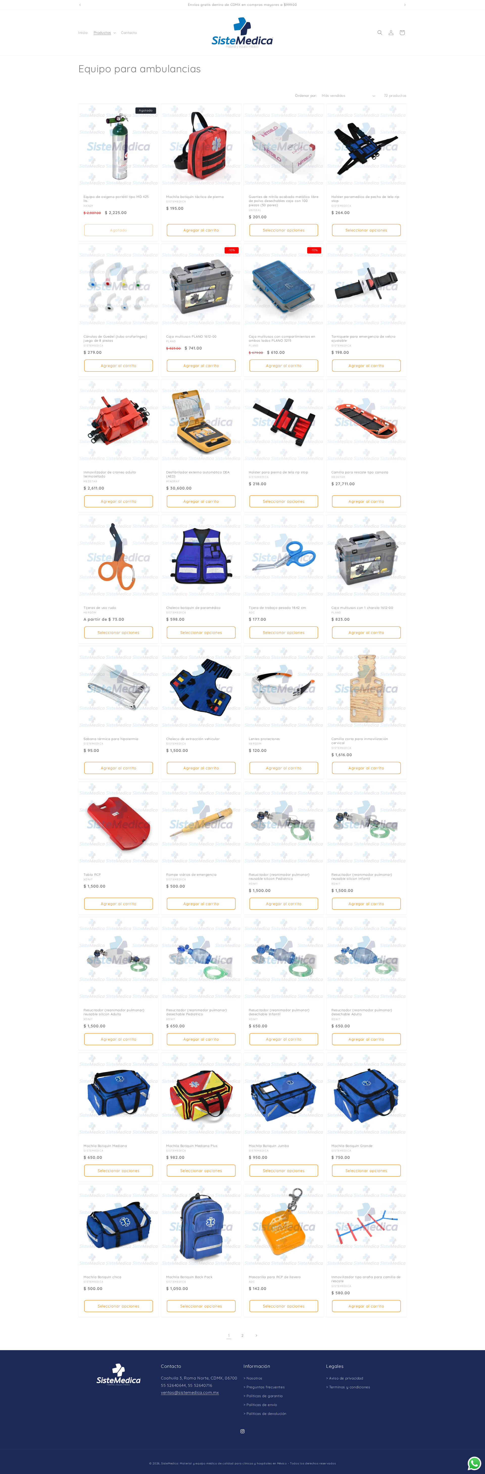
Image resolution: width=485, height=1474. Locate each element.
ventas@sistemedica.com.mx (190, 1392)
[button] (104, 32)
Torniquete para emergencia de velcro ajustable (363, 338)
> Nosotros (253, 1378)
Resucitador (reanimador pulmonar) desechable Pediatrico (196, 1012)
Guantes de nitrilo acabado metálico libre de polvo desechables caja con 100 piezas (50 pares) (284, 201)
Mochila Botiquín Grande (352, 1145)
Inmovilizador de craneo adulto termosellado (110, 474)
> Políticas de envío (260, 1404)
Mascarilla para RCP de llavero (275, 1277)
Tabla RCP (92, 874)
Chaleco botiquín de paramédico (193, 608)
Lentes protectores (264, 739)
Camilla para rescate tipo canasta (360, 472)
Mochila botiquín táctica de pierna (195, 197)
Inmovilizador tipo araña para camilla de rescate (366, 1279)
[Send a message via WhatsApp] (474, 1463)
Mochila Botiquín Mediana (105, 1145)
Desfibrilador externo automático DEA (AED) (198, 474)
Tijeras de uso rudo (100, 608)
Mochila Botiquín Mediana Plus (191, 1145)
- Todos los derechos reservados (312, 1463)
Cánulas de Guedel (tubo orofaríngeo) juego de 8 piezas (115, 338)
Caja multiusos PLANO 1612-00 (191, 336)
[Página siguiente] (256, 1335)
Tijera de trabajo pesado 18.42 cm (277, 608)
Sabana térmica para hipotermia (111, 739)
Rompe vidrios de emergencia (191, 874)
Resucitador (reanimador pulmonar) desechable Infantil (279, 1012)
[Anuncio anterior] (80, 5)
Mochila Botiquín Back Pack (189, 1277)
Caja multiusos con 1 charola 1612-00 (362, 608)
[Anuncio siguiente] (404, 5)
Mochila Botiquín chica (102, 1277)
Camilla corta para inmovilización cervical (359, 741)
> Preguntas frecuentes (264, 1387)
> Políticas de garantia (263, 1396)
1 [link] (229, 1335)
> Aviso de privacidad (344, 1378)
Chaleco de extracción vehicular (193, 739)
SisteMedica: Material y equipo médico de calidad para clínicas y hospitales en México (224, 1463)
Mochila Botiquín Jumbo (269, 1145)
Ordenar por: (306, 95)
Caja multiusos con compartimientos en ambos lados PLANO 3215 (282, 338)
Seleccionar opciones (284, 230)
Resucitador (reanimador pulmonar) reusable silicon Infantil (361, 876)
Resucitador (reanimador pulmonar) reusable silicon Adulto (114, 1012)
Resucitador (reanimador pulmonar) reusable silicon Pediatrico (279, 876)
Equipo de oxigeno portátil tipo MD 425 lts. (116, 199)
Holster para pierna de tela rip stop (278, 472)
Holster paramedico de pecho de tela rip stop (365, 199)
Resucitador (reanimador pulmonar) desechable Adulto (361, 1012)
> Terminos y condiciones (348, 1387)
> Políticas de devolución (265, 1413)
